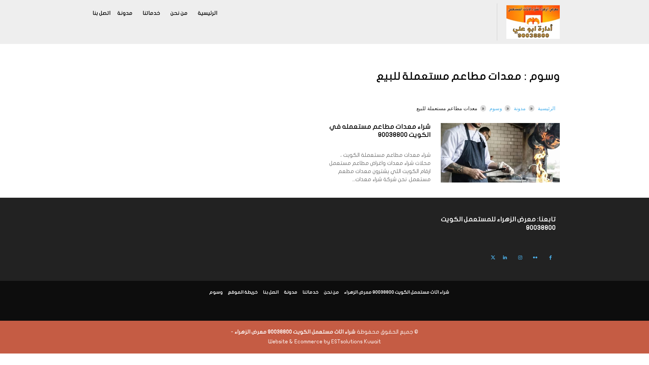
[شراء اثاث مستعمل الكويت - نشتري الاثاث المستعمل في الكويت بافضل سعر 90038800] (533, 22)
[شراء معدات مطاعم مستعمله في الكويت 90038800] (500, 152)
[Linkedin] (505, 258)
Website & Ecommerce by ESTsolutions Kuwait (324, 341)
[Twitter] (493, 258)
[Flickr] (535, 258)
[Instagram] (520, 258)
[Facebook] (550, 258)
